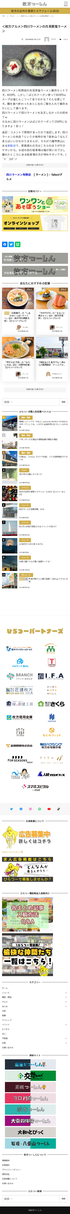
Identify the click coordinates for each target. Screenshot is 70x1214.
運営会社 (6, 1174)
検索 (63, 401)
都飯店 (11, 145)
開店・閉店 (7, 997)
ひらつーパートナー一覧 (12, 851)
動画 (4, 1015)
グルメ (65, 39)
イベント (6, 1024)
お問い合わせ (8, 1047)
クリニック (7, 1020)
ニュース (6, 992)
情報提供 (6, 1160)
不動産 (5, 1038)
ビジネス (6, 1029)
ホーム (5, 988)
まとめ (5, 1006)
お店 (4, 1010)
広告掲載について (9, 1178)
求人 (4, 1033)
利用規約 (6, 1165)
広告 (4, 1042)
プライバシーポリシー (11, 1169)
